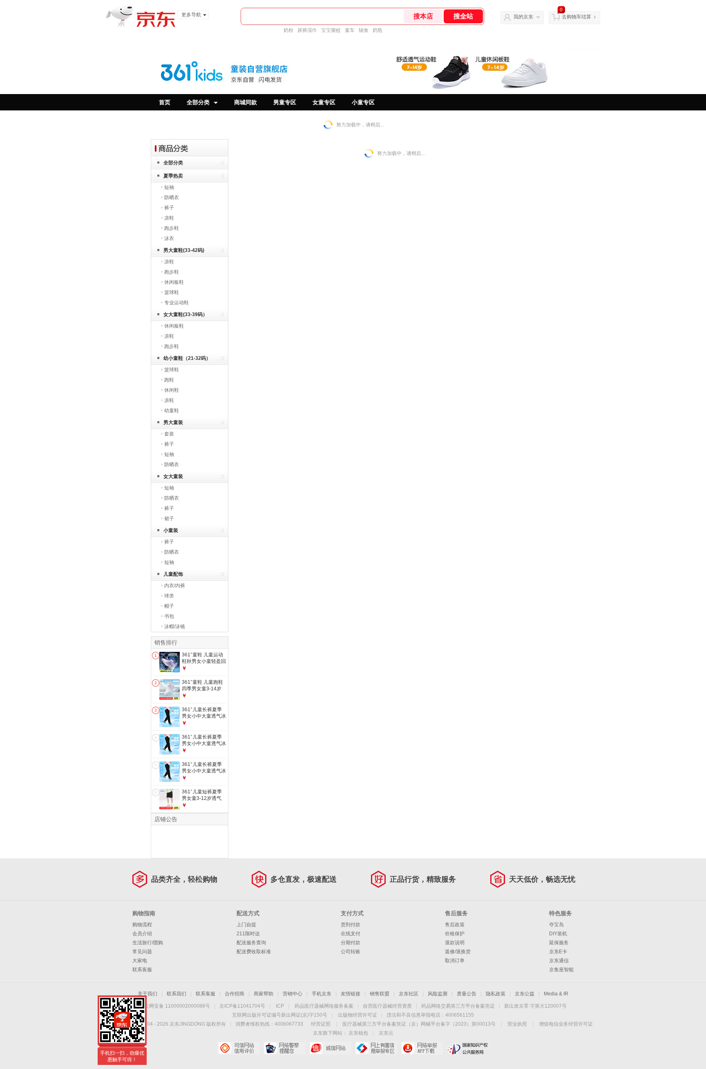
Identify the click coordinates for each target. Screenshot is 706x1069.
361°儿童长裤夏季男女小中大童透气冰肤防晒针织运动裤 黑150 (204, 719)
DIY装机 (558, 933)
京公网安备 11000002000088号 (174, 1006)
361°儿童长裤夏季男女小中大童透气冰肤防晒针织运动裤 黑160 (204, 746)
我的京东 (523, 17)
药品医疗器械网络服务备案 (324, 1006)
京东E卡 (558, 951)
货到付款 (350, 925)
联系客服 (142, 969)
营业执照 (517, 1024)
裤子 (169, 208)
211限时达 (248, 933)
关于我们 (147, 994)
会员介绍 (142, 933)
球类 (169, 596)
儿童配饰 (173, 574)
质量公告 (466, 994)
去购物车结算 (576, 17)
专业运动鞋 (176, 302)
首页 (164, 102)
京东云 (386, 1033)
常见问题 (142, 951)
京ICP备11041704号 (242, 1006)
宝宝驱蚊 (331, 30)
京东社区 (408, 994)
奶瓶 (377, 30)
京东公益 (524, 994)
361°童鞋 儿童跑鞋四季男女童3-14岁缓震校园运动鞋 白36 (202, 691)
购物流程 (142, 925)
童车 (350, 30)
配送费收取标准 (254, 951)
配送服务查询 (251, 942)
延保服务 (559, 942)
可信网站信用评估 (239, 1048)
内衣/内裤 (174, 585)
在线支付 (350, 933)
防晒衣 (171, 197)
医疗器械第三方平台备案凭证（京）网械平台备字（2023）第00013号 (419, 1024)
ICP (280, 1006)
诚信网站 (330, 1048)
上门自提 (246, 925)
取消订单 (455, 960)
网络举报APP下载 (422, 1048)
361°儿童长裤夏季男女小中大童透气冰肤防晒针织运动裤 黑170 (204, 773)
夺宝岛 (556, 925)
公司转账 (350, 951)
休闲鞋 (171, 390)
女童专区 (324, 102)
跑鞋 (169, 380)
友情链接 (350, 994)
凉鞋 (169, 218)
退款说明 (455, 942)
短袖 (169, 187)
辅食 (364, 30)
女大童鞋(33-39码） (185, 314)
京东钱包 (358, 1033)
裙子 (169, 518)
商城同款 (245, 102)
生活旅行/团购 (147, 942)
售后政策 (455, 925)
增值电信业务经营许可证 (566, 1024)
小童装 (170, 530)
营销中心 (292, 994)
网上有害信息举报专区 (376, 1048)
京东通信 (559, 960)
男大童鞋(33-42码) (183, 250)
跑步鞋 (171, 228)
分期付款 (350, 942)
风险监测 (437, 994)
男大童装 (173, 422)
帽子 (169, 606)
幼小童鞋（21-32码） (187, 358)
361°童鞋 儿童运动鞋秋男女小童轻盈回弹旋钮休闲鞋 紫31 (204, 661)
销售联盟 (379, 994)
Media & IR (556, 994)
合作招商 (234, 994)
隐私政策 (495, 994)
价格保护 (455, 933)
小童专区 (363, 102)
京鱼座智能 (561, 969)
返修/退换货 (458, 951)
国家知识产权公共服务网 (468, 1048)
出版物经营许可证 (357, 1015)
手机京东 (321, 994)
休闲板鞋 (174, 282)
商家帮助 (263, 994)
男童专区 (284, 102)
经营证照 (321, 1024)
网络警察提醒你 (285, 1048)
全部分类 (198, 102)
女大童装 (173, 476)
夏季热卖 (173, 176)
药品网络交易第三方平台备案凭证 (458, 1006)
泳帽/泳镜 (174, 626)
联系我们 (176, 994)
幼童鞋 (171, 410)
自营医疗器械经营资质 (387, 1006)
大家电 (139, 960)
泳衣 (169, 238)
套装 (169, 434)
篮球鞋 (171, 292)
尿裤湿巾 (307, 30)
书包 (169, 616)
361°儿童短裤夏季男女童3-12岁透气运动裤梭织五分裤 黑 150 (202, 801)
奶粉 (288, 30)
